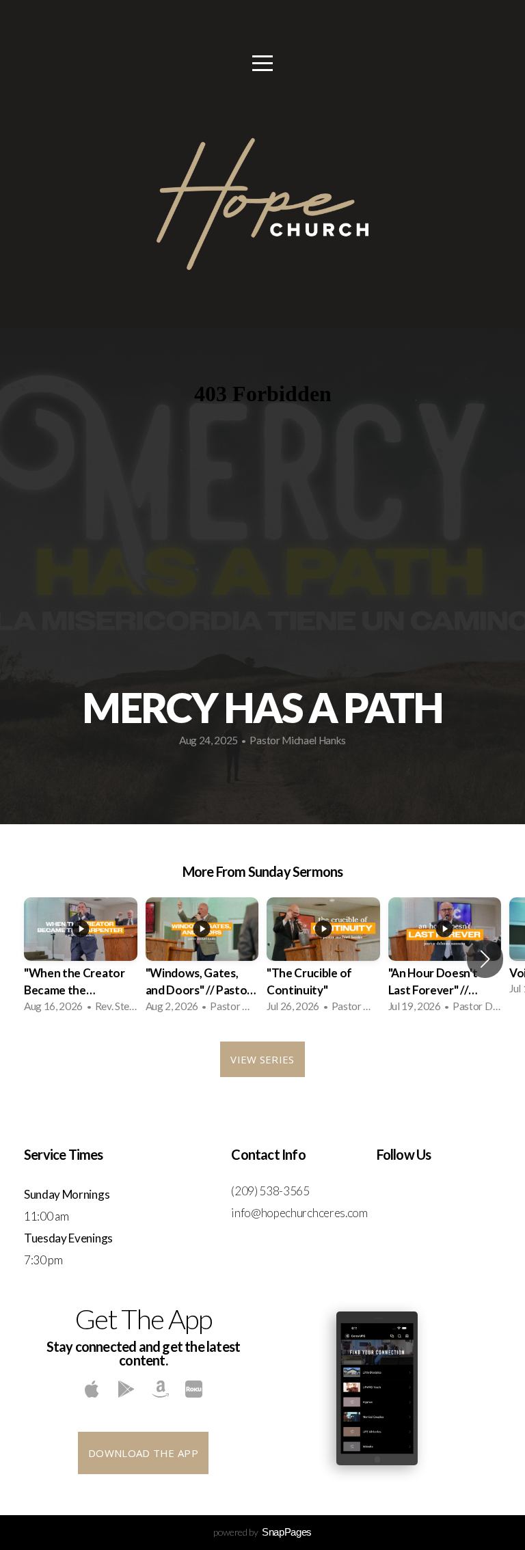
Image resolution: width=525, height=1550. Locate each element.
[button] (485, 959)
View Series (262, 1059)
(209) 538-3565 (271, 1191)
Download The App (143, 1453)
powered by (262, 1532)
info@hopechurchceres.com (299, 1213)
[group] (80, 959)
